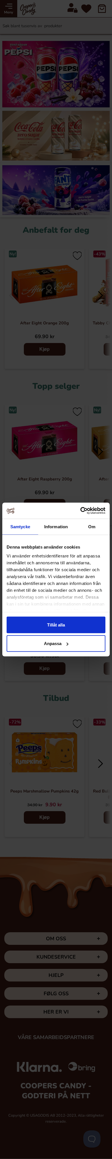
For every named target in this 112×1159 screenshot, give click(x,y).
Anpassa (52, 643)
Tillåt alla (56, 624)
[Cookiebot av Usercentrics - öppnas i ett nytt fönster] (80, 511)
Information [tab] (56, 526)
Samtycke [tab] (20, 526)
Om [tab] (91, 526)
